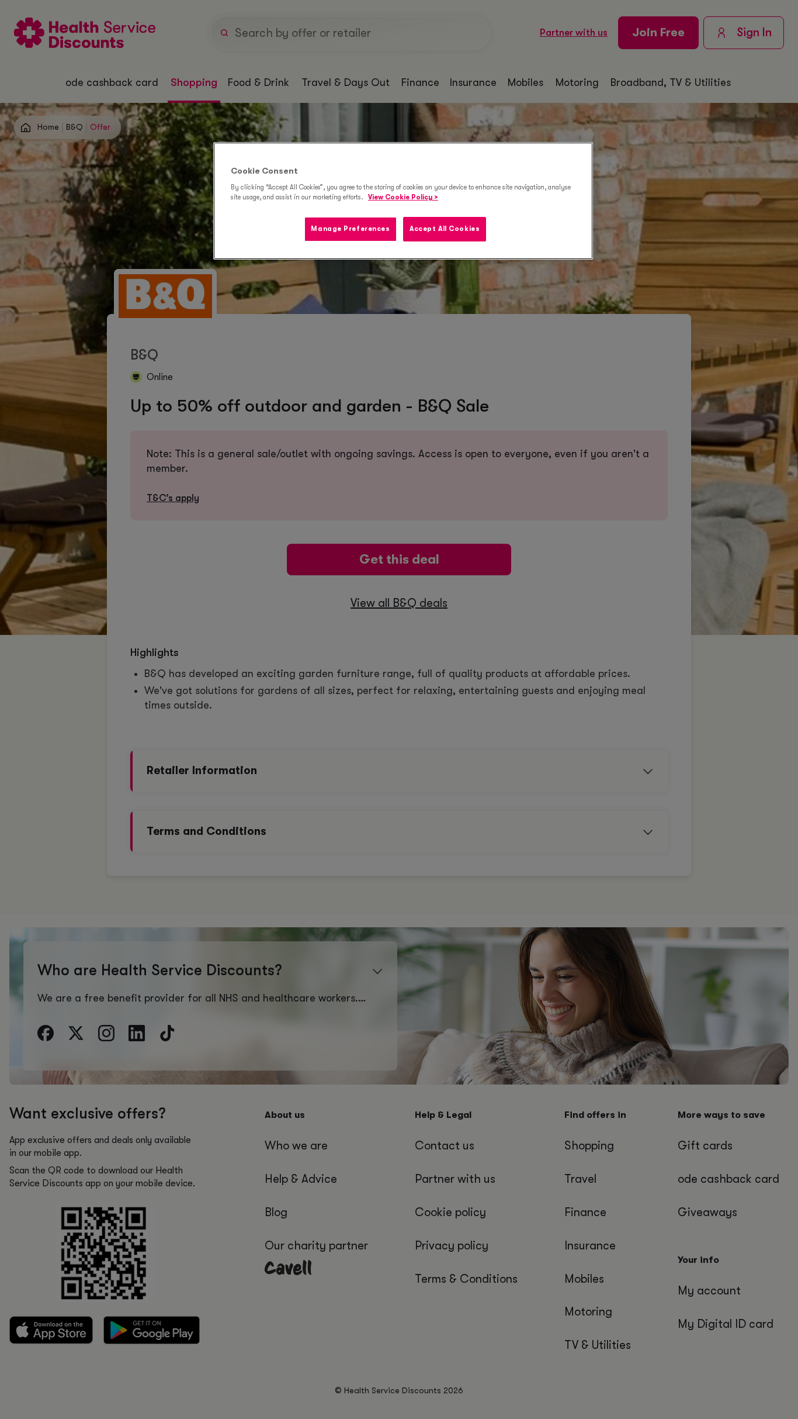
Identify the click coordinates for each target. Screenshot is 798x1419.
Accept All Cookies (445, 229)
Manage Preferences (350, 229)
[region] (403, 201)
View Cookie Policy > (403, 197)
